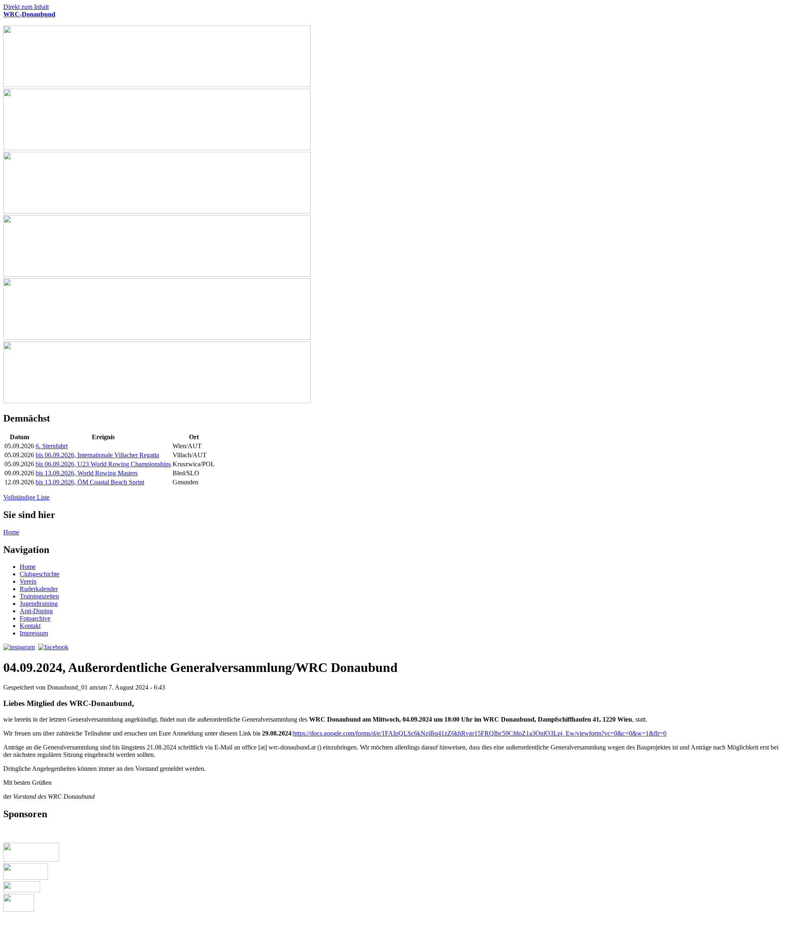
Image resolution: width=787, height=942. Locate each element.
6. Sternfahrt (52, 445)
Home (11, 532)
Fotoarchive (35, 618)
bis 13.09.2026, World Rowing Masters (87, 473)
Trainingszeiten (39, 596)
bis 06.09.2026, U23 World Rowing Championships (103, 464)
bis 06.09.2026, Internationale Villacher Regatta (97, 455)
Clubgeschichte (39, 574)
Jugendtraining (39, 603)
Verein (28, 581)
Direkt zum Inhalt (26, 6)
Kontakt (30, 625)
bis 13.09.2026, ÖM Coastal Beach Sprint (90, 482)
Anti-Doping (36, 610)
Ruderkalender (39, 588)
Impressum (34, 633)
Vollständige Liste (26, 497)
